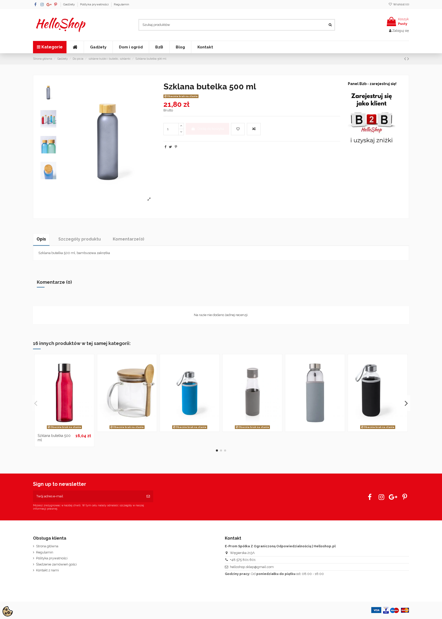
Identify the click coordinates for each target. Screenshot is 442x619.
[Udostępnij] (165, 147)
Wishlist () (400, 4)
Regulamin (121, 4)
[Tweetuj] (170, 147)
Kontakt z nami (47, 570)
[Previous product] (405, 59)
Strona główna (47, 546)
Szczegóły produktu (79, 239)
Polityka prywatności (94, 4)
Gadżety (69, 4)
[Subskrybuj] (148, 496)
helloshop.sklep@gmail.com (252, 567)
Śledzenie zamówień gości (56, 564)
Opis (41, 239)
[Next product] (408, 59)
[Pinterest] (176, 147)
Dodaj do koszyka (210, 129)
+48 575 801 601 (243, 560)
